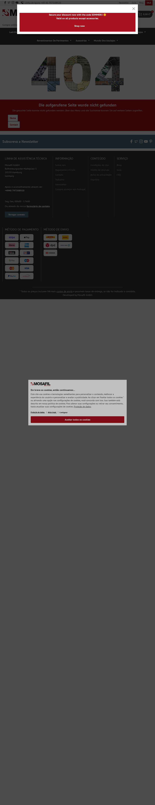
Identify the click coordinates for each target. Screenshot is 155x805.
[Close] (133, 8)
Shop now (79, 25)
